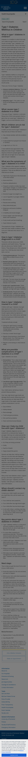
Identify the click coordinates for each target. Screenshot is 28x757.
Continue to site (14, 755)
